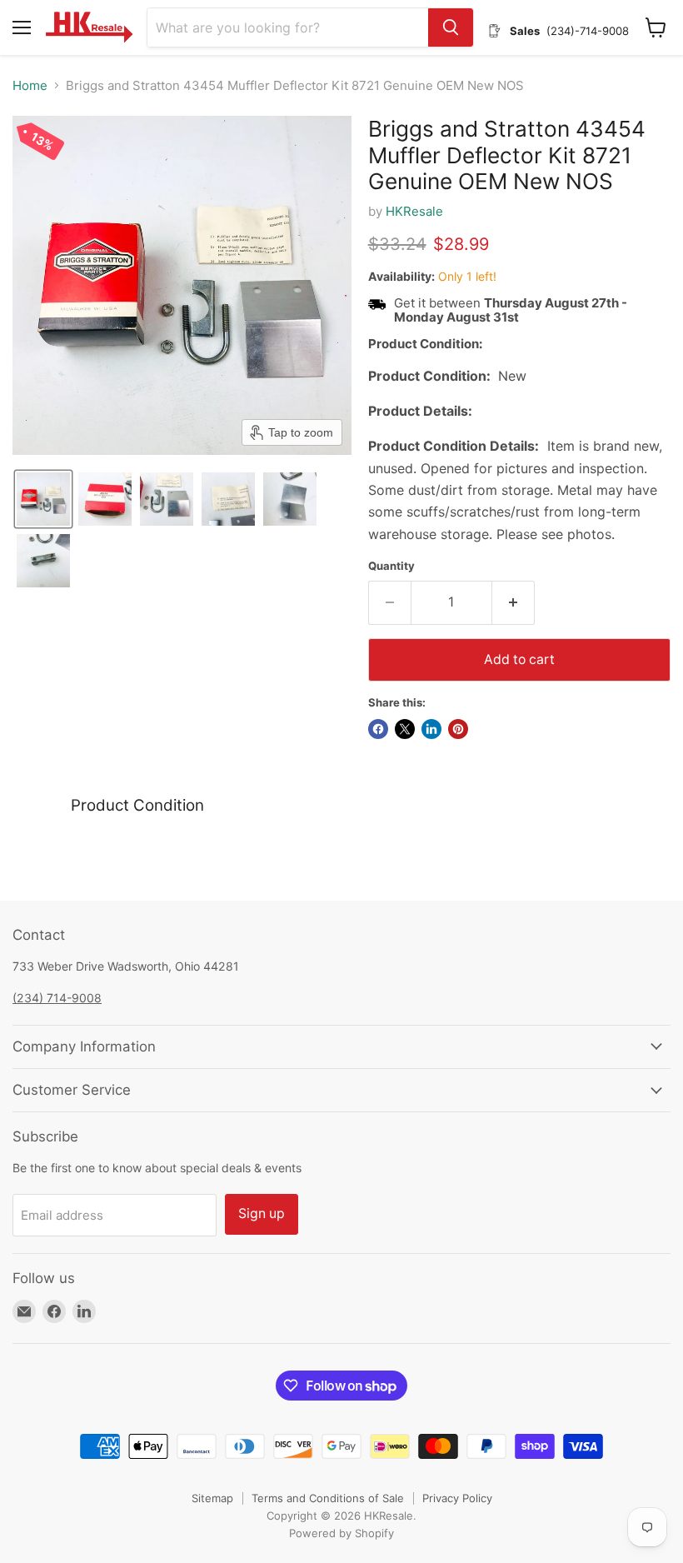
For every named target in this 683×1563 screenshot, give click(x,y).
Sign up (261, 1213)
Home (29, 85)
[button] (43, 499)
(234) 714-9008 (57, 998)
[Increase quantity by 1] (513, 602)
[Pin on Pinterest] (458, 729)
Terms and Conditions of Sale (328, 1498)
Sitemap (212, 1498)
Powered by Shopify (341, 1533)
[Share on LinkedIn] (431, 729)
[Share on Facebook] (378, 729)
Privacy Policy (457, 1498)
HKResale (414, 211)
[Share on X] (405, 729)
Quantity (391, 566)
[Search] (450, 27)
